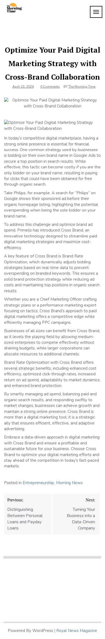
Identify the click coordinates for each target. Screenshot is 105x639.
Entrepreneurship (38, 482)
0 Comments (50, 86)
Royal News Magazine (76, 630)
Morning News (69, 482)
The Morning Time (81, 86)
